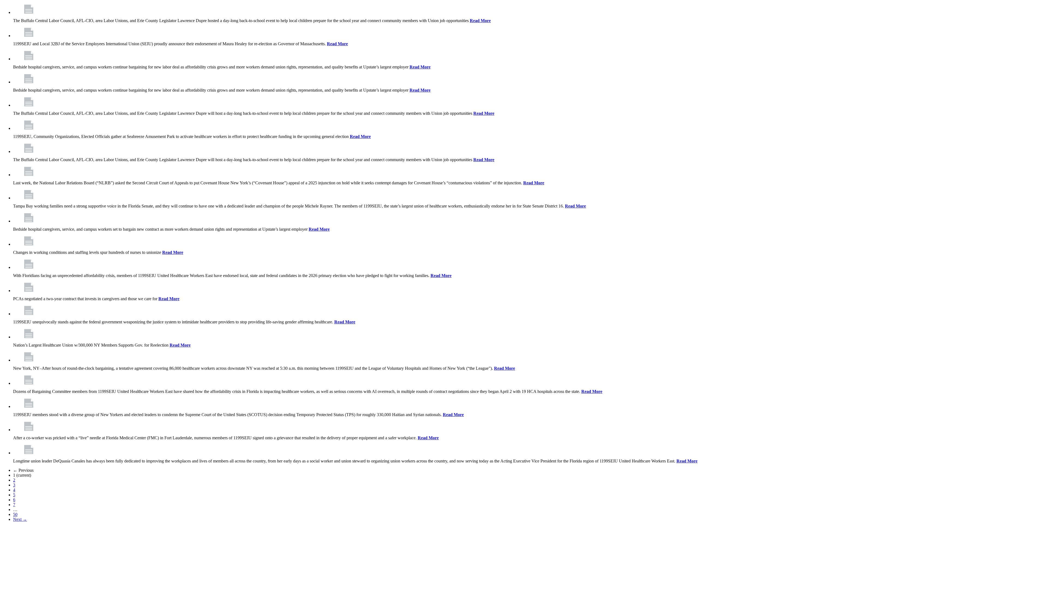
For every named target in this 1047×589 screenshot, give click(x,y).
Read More (480, 20)
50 (15, 514)
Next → (20, 519)
